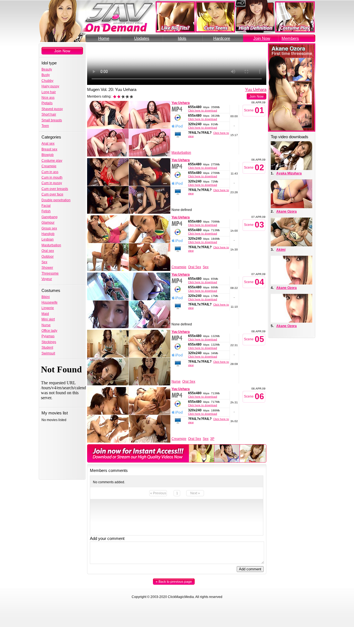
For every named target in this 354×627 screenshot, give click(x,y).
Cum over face (52, 194)
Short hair (48, 114)
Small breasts (51, 120)
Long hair (48, 92)
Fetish (46, 211)
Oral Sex (194, 267)
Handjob (47, 234)
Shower (47, 268)
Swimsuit (48, 353)
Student (47, 347)
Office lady (49, 331)
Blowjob (47, 155)
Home (103, 38)
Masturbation (51, 245)
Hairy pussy (50, 86)
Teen (45, 126)
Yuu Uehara (255, 89)
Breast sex (49, 149)
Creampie (48, 166)
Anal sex (47, 143)
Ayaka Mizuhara (289, 173)
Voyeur (46, 279)
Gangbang (49, 217)
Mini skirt (48, 319)
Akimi (280, 250)
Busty (45, 75)
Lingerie (47, 308)
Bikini (45, 297)
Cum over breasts (54, 189)
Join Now (261, 38)
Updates (141, 38)
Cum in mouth (52, 177)
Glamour (47, 222)
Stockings (48, 342)
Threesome (50, 273)
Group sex (49, 228)
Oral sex (47, 251)
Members (290, 38)
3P (212, 439)
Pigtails (47, 103)
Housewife (49, 302)
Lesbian (47, 239)
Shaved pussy (52, 109)
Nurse (46, 325)
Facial (46, 206)
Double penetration (56, 200)
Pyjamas (47, 336)
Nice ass (47, 98)
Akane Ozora (286, 211)
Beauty (46, 69)
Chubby (47, 81)
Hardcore (221, 38)
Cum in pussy (51, 183)
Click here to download (202, 110)
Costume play (51, 161)
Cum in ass (49, 172)
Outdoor (47, 256)
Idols (182, 38)
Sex (44, 262)
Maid (45, 314)
